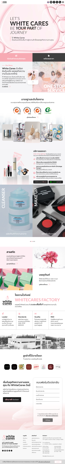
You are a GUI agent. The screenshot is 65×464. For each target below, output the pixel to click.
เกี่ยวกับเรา (25, 438)
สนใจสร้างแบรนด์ (40, 182)
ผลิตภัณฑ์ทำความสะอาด (37, 446)
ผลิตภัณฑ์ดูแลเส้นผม (36, 444)
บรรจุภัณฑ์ (25, 444)
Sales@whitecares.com (48, 456)
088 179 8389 (57, 448)
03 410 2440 (46, 448)
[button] (30, 241)
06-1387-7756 (57, 451)
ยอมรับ (58, 462)
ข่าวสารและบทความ (27, 446)
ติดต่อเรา (12, 399)
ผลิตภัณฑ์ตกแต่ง (35, 448)
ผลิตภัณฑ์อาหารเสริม (36, 450)
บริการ (24, 440)
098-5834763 (46, 453)
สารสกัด (24, 442)
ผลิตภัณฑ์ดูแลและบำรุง (36, 442)
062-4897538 (46, 451)
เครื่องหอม (34, 452)
